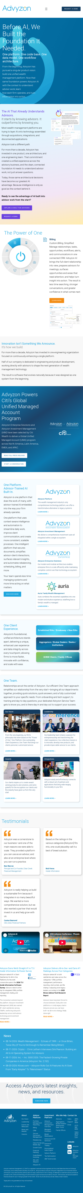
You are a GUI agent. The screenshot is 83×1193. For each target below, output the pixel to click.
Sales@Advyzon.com (76, 1134)
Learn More (57, 300)
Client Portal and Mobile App (38, 1144)
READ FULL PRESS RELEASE (14, 455)
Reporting (36, 1125)
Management (37, 1137)
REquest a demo (11, 216)
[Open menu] (46, 9)
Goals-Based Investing (37, 1156)
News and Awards (25, 1130)
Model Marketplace (49, 1135)
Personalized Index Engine (49, 1149)
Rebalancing (37, 1140)
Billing (35, 1128)
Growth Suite (37, 1148)
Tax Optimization (50, 1156)
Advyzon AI (36, 1165)
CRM (34, 1130)
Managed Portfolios (48, 1130)
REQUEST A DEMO (71, 9)
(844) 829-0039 (76, 1121)
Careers (24, 1134)
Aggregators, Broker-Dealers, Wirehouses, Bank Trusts (61, 1124)
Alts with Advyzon (36, 1161)
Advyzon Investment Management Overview (49, 1124)
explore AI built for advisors (17, 208)
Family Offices (60, 1130)
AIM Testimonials (50, 1159)
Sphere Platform (50, 1153)
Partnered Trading (48, 1144)
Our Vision (25, 1119)
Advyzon (75, 1146)
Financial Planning (36, 1151)
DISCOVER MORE (12, 594)
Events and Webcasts (25, 1126)
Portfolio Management (37, 1122)
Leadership (25, 1122)
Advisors (59, 1119)
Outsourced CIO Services (50, 1140)
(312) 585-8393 (76, 1127)
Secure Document (36, 1134)
